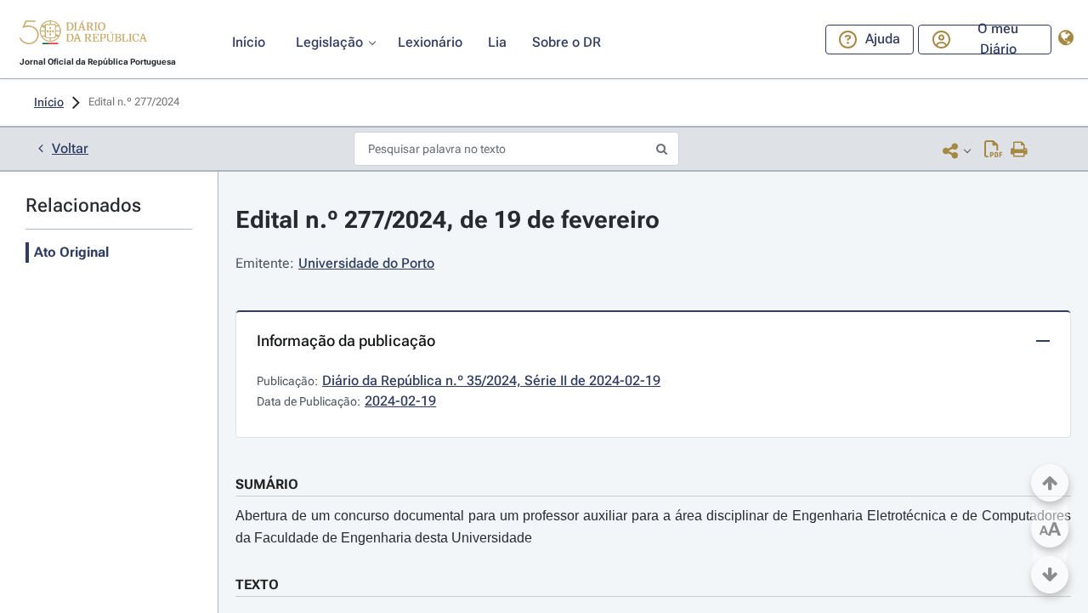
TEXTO (257, 584)
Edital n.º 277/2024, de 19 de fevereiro (447, 220)
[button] (83, 34)
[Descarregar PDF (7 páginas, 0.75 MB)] (993, 150)
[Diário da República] (83, 36)
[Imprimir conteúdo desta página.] (1019, 150)
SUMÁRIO (266, 484)
